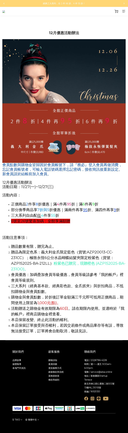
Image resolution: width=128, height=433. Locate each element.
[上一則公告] (3, 3)
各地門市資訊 (19, 368)
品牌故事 (16, 360)
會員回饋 (52, 364)
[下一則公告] (124, 3)
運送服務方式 (55, 368)
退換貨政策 (53, 375)
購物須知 (52, 360)
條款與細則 (53, 379)
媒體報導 (16, 364)
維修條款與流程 (56, 372)
